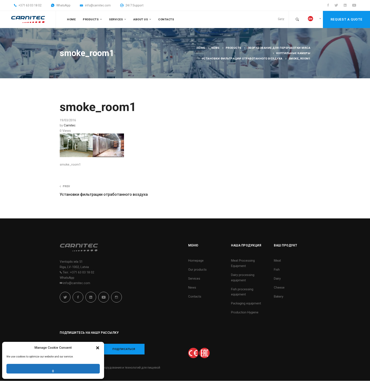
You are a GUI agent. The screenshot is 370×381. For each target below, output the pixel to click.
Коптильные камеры (293, 53)
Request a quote (346, 19)
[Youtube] (103, 297)
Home (201, 47)
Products (233, 47)
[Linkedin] (90, 297)
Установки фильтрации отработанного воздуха (242, 58)
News (215, 47)
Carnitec (70, 125)
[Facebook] (78, 297)
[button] (97, 348)
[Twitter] (65, 297)
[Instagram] (116, 297)
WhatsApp (67, 278)
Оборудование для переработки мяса (279, 47)
